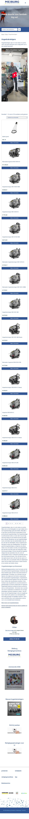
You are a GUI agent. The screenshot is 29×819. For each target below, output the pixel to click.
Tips (16, 777)
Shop (6, 34)
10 (19, 523)
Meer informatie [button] (14, 143)
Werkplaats (18, 771)
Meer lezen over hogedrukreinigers (10, 603)
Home (2, 34)
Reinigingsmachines (7, 777)
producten (4, 771)
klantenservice (5, 783)
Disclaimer (13, 810)
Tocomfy (24, 810)
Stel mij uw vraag (9, 630)
